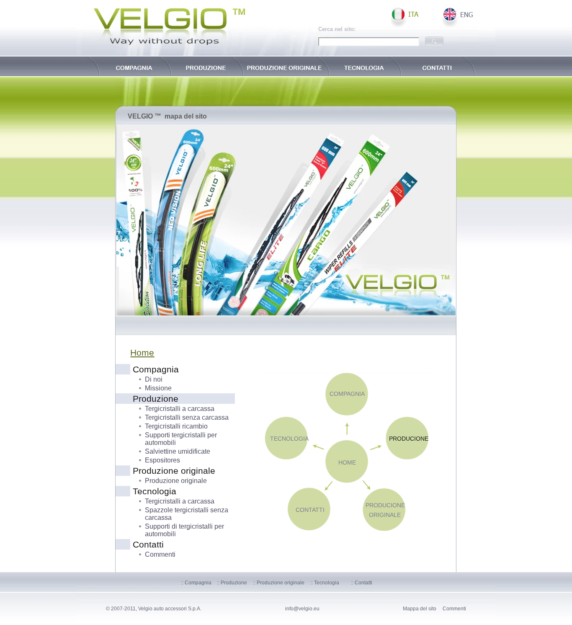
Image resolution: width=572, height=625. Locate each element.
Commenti (160, 554)
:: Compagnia (196, 583)
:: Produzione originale (278, 583)
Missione (158, 388)
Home (142, 352)
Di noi (153, 379)
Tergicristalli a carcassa (179, 408)
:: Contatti (361, 583)
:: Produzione (232, 583)
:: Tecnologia (324, 583)
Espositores (162, 460)
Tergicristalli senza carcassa (187, 417)
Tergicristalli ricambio (176, 426)
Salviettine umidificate (177, 451)
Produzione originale (176, 480)
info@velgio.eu (302, 609)
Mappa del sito (419, 609)
